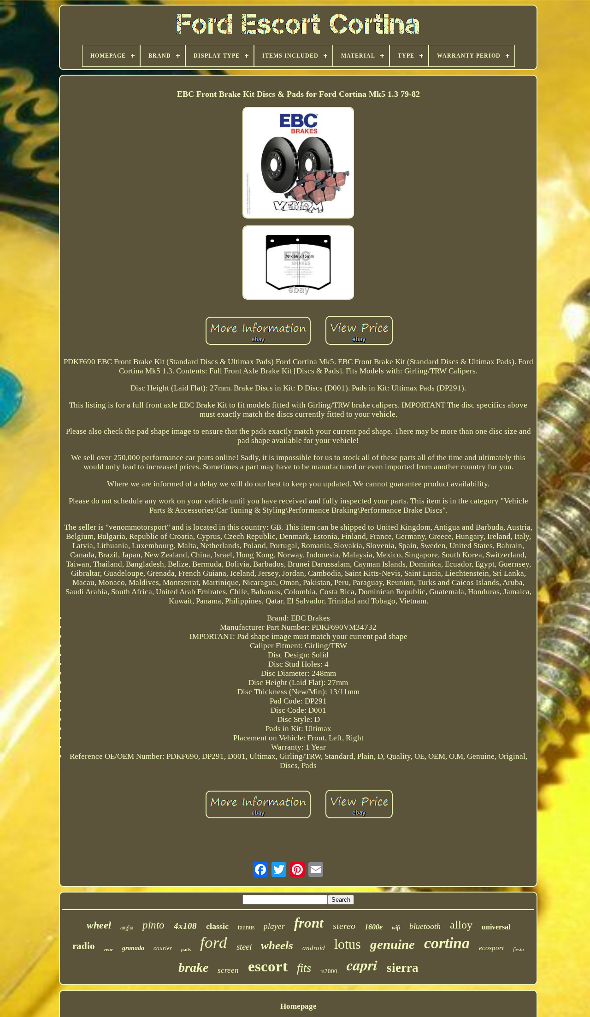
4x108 (185, 926)
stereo (344, 926)
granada (133, 948)
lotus (347, 944)
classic (217, 926)
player (274, 926)
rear (108, 949)
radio (83, 946)
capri (362, 964)
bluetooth (425, 926)
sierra (403, 968)
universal (496, 927)
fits (304, 968)
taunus (246, 927)
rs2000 (328, 971)
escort (268, 966)
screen (228, 970)
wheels (277, 945)
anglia (126, 927)
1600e (374, 927)
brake (193, 967)
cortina (447, 943)
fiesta (518, 949)
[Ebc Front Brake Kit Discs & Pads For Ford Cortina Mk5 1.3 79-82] (298, 164)
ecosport (491, 948)
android (313, 948)
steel (244, 947)
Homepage (298, 1006)
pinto (153, 925)
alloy (461, 925)
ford (213, 943)
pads (186, 949)
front (309, 923)
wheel (99, 925)
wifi (396, 927)
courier (162, 948)
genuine (392, 944)
